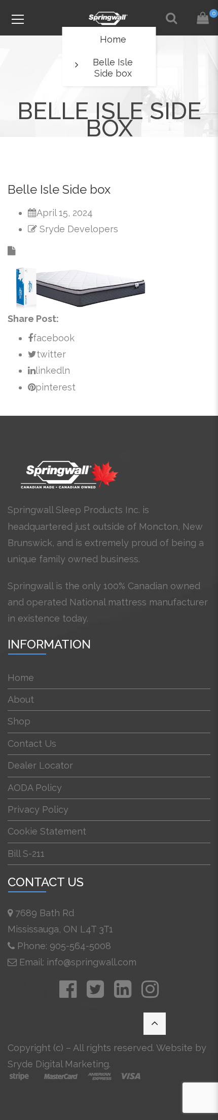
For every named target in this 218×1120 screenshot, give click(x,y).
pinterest (55, 387)
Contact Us (32, 743)
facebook (54, 338)
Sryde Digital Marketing (58, 1064)
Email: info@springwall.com (77, 962)
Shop (19, 721)
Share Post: (33, 318)
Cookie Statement (47, 831)
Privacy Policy (38, 809)
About (21, 699)
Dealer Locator (40, 765)
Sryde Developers (79, 229)
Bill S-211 (26, 853)
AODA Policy (35, 787)
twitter (51, 354)
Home (113, 39)
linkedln (52, 370)
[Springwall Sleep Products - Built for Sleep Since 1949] (109, 17)
